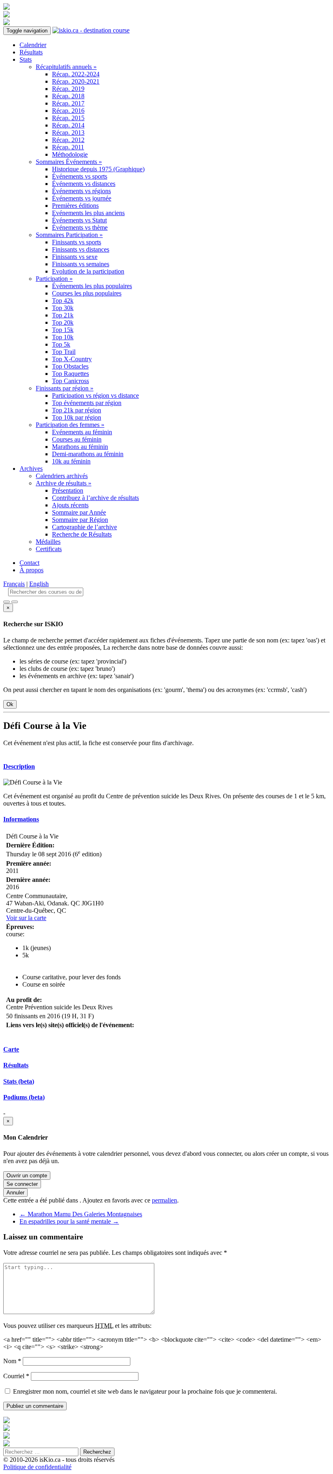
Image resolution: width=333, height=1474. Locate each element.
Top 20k (63, 322)
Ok (9, 704)
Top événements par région (86, 402)
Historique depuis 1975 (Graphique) (98, 169)
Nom (12, 1361)
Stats (25, 59)
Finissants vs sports (76, 242)
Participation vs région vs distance (95, 395)
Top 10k (63, 337)
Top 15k (63, 329)
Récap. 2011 (68, 147)
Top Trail (64, 351)
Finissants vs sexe (74, 256)
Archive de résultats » (63, 483)
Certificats (49, 548)
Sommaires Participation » (69, 234)
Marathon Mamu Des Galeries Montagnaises (80, 1214)
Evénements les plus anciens (88, 212)
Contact (29, 562)
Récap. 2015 (68, 117)
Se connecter (22, 1184)
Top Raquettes (70, 373)
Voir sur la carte (26, 917)
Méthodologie (70, 154)
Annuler (15, 1193)
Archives (31, 468)
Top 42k (63, 300)
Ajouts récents (70, 505)
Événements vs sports (79, 176)
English (39, 583)
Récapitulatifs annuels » (66, 66)
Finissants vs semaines (80, 264)
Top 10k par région (76, 417)
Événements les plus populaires (92, 285)
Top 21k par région (76, 410)
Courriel (16, 1376)
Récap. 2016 (68, 110)
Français (14, 583)
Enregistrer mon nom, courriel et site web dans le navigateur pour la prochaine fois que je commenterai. (145, 1391)
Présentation (67, 490)
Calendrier (32, 44)
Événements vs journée (81, 198)
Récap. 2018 (68, 96)
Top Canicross (70, 380)
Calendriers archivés (62, 475)
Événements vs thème (80, 227)
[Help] (6, 602)
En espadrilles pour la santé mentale (69, 1221)
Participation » (54, 278)
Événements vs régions (81, 190)
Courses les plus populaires (86, 293)
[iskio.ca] (91, 30)
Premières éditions (75, 205)
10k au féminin (71, 461)
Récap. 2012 (68, 139)
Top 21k (63, 315)
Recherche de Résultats (82, 534)
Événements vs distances (83, 183)
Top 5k (61, 344)
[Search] (14, 602)
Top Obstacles (70, 366)
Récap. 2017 (68, 103)
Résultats (31, 52)
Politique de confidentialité (37, 1466)
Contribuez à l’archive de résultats (95, 497)
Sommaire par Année (79, 512)
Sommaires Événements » (69, 161)
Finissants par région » (64, 388)
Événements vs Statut (79, 220)
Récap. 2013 (68, 132)
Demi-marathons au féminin (87, 453)
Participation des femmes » (70, 424)
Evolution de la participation (88, 271)
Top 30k (63, 307)
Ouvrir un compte (26, 1175)
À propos (31, 570)
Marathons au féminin (80, 446)
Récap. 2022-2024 (75, 74)
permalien (164, 1200)
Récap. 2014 (68, 125)
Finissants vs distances (80, 249)
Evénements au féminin (82, 432)
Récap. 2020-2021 (75, 81)
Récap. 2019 (68, 88)
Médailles (48, 541)
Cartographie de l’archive (84, 527)
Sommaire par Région (80, 519)
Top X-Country (72, 359)
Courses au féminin (77, 439)
